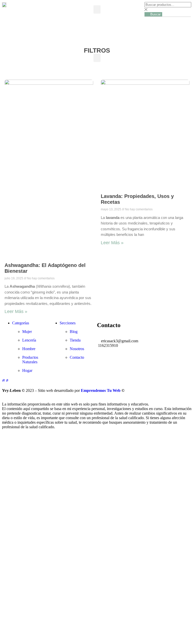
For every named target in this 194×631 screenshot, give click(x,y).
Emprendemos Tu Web (100, 390)
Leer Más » (16, 311)
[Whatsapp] (7, 380)
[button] (97, 9)
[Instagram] (4, 380)
